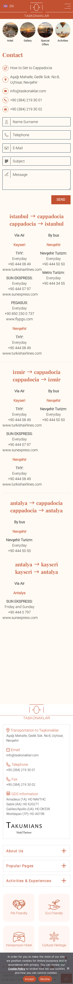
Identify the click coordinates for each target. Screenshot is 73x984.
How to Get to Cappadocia (31, 68)
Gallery (28, 40)
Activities (63, 40)
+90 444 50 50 (53, 264)
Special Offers (45, 42)
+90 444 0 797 (19, 612)
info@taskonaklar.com (28, 91)
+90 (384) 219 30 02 (26, 109)
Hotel (10, 40)
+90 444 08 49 (19, 264)
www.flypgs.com (19, 319)
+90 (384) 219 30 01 (26, 100)
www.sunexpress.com (20, 294)
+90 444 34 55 (53, 283)
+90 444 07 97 (19, 289)
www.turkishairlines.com (22, 269)
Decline (45, 979)
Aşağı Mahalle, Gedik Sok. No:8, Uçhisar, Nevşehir (35, 79)
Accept (29, 979)
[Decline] (68, 968)
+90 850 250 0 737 (19, 313)
